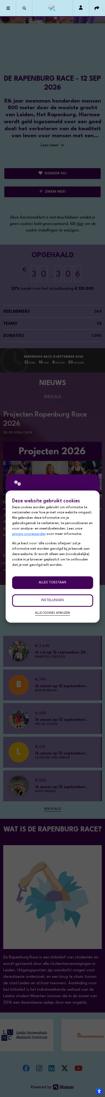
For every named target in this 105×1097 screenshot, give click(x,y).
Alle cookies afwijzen (52, 613)
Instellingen (52, 600)
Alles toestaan (52, 582)
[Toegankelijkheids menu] (99, 1091)
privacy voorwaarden (29, 534)
